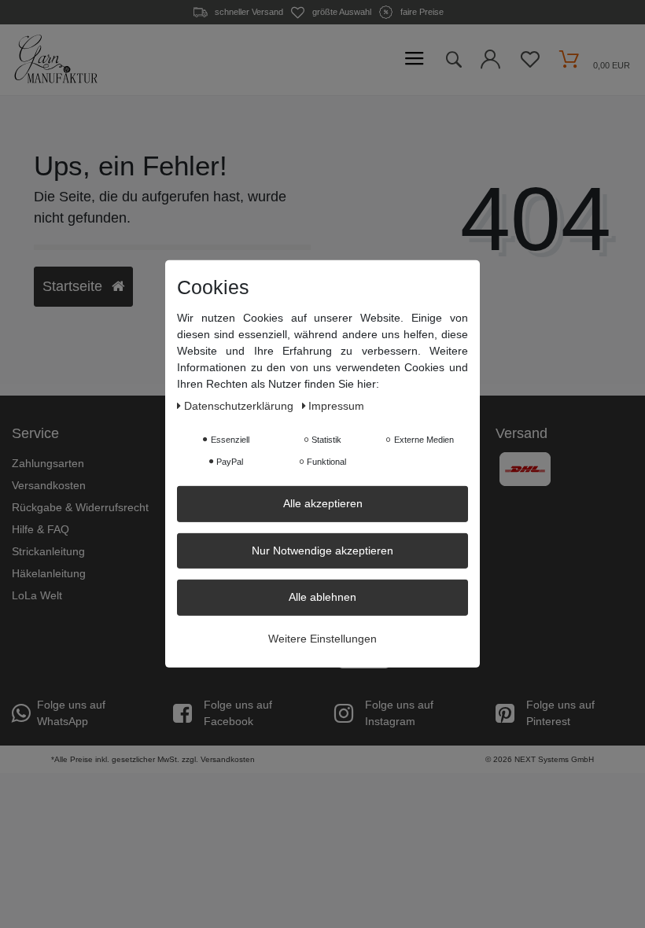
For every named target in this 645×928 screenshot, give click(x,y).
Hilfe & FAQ (40, 529)
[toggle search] (453, 59)
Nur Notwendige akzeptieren (322, 549)
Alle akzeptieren (323, 503)
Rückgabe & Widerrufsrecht (80, 507)
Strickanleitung (48, 551)
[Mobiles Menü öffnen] (414, 59)
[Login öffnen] (490, 63)
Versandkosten (49, 485)
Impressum (336, 406)
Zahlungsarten (48, 463)
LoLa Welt (37, 595)
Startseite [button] (74, 286)
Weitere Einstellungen (322, 638)
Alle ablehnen (322, 597)
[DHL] (525, 468)
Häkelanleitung (49, 573)
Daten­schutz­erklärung (240, 406)
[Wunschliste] (529, 63)
